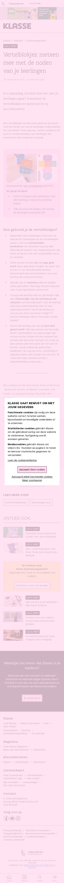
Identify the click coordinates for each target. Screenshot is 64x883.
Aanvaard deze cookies (32, 469)
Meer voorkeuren (32, 480)
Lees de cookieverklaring (22, 460)
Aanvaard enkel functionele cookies (32, 476)
